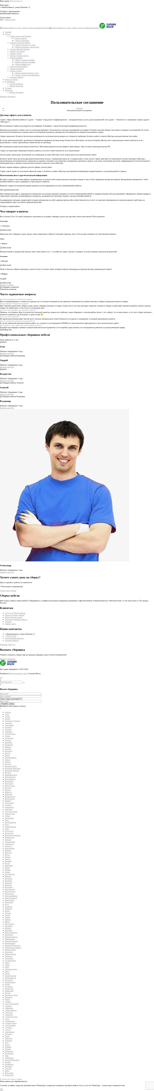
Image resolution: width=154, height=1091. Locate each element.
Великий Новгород (13, 768)
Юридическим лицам (13, 617)
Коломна (8, 881)
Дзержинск (9, 807)
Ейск (7, 820)
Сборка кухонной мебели (20, 43)
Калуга (8, 859)
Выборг (8, 801)
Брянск (8, 762)
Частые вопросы (16, 84)
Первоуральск (10, 976)
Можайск (9, 926)
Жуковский (9, 838)
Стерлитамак (10, 1025)
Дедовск (8, 805)
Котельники (10, 889)
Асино (7, 736)
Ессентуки (9, 831)
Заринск (8, 840)
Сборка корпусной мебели (20, 36)
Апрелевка (9, 725)
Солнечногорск (11, 1017)
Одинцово (9, 958)
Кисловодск (10, 874)
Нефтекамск (10, 939)
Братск (7, 760)
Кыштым (8, 907)
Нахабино (9, 935)
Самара (8, 1002)
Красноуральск (11, 898)
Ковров (8, 876)
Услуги (8, 34)
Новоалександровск (13, 948)
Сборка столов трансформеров (27, 75)
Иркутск (8, 853)
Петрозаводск (10, 978)
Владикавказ (10, 779)
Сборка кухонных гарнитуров (26, 47)
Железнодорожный (12, 835)
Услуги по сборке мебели (15, 613)
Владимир (9, 781)
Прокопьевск (10, 982)
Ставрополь (10, 1021)
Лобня (7, 917)
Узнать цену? (5, 18)
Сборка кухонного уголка (25, 45)
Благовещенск (10, 758)
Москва (8, 928)
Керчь (7, 868)
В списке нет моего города (11, 1079)
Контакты (9, 90)
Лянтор (8, 920)
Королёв (8, 885)
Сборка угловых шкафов (24, 60)
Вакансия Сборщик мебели (16, 620)
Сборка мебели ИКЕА (19, 67)
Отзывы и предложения (10, 11)
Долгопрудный (11, 812)
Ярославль (9, 1073)
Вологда (8, 788)
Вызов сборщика (16, 92)
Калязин (8, 861)
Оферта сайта (10, 624)
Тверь (7, 1036)
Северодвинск (11, 1010)
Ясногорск (9, 1075)
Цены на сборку (11, 79)
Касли (7, 863)
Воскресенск (10, 796)
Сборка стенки (16, 54)
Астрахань (9, 738)
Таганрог (8, 1034)
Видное (8, 773)
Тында (7, 1045)
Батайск (8, 749)
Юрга (7, 1071)
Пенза (7, 974)
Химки (8, 1062)
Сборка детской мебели (19, 56)
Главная (8, 32)
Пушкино (9, 987)
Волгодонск (10, 786)
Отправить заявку (7, 704)
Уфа (6, 1056)
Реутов (7, 993)
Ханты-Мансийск (12, 1060)
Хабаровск (9, 1058)
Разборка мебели (16, 77)
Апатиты (8, 723)
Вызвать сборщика (7, 97)
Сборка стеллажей (17, 51)
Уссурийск (9, 1053)
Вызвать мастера (7, 354)
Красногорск (10, 892)
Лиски (7, 915)
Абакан (8, 712)
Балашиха (9, 745)
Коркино (8, 883)
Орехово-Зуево (11, 969)
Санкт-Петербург (12, 1004)
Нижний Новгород (12, 946)
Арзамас (8, 727)
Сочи (7, 1019)
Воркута (8, 792)
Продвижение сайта (19, 674)
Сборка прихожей (21, 41)
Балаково (8, 742)
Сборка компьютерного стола (26, 73)
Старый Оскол (11, 1023)
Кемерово (9, 866)
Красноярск (9, 900)
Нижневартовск (11, 941)
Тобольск (8, 1038)
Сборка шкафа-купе (22, 64)
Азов (7, 714)
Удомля (8, 1049)
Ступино (8, 1028)
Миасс (7, 922)
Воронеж (8, 794)
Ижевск (8, 850)
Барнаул (8, 747)
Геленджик (9, 803)
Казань (7, 857)
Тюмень (8, 1047)
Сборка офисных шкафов (24, 62)
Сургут (8, 1030)
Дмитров (8, 809)
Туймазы (8, 1041)
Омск (7, 963)
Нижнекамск (10, 943)
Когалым (8, 879)
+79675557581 (10, 20)
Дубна (7, 816)
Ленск (7, 911)
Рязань (7, 999)
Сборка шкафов (16, 58)
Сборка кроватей (17, 69)
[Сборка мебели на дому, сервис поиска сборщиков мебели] (25, 28)
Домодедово (10, 814)
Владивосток (10, 777)
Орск (7, 971)
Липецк (8, 913)
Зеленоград (9, 844)
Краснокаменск (11, 896)
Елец (7, 825)
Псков (7, 984)
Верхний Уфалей (12, 771)
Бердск (7, 753)
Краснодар (9, 894)
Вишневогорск (11, 775)
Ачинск (8, 740)
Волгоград (9, 784)
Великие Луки (11, 766)
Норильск (9, 952)
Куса (7, 904)
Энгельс (8, 1069)
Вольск (8, 790)
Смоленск (9, 1015)
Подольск (9, 980)
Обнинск (8, 956)
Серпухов (9, 1012)
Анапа (7, 719)
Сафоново (9, 1008)
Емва (7, 829)
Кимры (8, 870)
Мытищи (8, 930)
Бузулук (8, 764)
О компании (10, 82)
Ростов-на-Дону (11, 995)
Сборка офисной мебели (20, 49)
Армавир (8, 732)
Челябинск (9, 1064)
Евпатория (9, 818)
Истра (7, 855)
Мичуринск (9, 924)
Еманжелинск (10, 827)
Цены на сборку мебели (14, 615)
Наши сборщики (16, 86)
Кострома (9, 887)
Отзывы (8, 88)
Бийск (7, 755)
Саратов (8, 1006)
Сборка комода (20, 38)
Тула (7, 1043)
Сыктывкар (9, 1032)
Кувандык (9, 902)
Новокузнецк (10, 950)
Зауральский (10, 842)
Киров (7, 872)
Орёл (7, 967)
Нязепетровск (10, 954)
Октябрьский (10, 961)
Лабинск (8, 909)
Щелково (8, 1066)
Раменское (9, 991)
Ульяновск (9, 1051)
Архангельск (10, 734)
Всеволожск (10, 799)
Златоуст (8, 846)
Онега (7, 965)
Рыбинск (8, 997)
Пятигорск (9, 989)
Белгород (8, 751)
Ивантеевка (9, 848)
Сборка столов (16, 71)
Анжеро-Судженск (12, 721)
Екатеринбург (10, 822)
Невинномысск (16, 1)
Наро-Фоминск (11, 933)
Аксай (7, 717)
